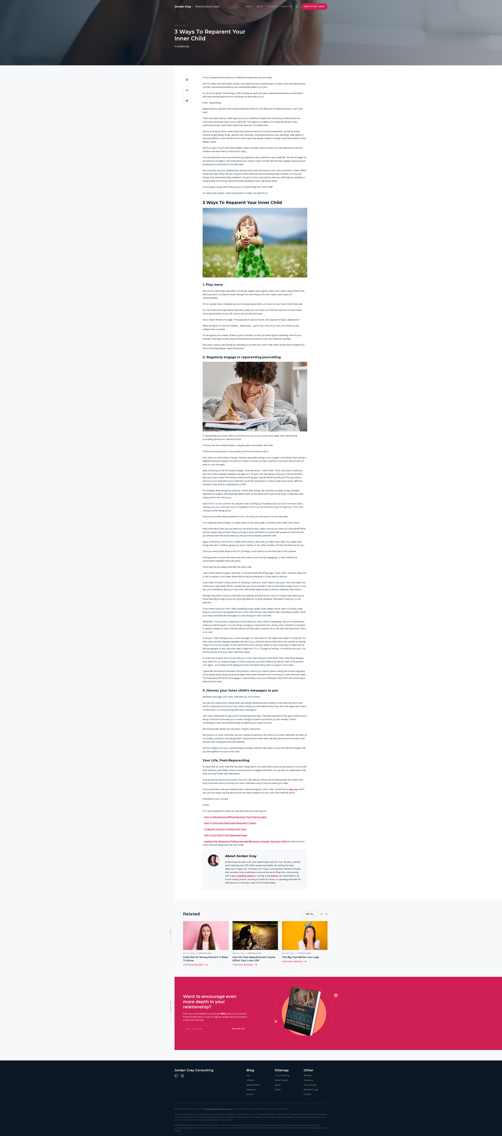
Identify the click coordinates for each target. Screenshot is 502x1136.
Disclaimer (308, 1080)
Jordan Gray (183, 46)
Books (278, 1089)
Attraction (251, 1089)
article (274, 875)
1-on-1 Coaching (282, 1075)
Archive (250, 1094)
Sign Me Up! (238, 1029)
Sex (248, 1075)
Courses (272, 6)
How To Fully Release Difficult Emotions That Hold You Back (235, 817)
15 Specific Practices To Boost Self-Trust (225, 829)
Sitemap (307, 1075)
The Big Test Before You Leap (300, 957)
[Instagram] (182, 1075)
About (249, 6)
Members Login (311, 1089)
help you (293, 789)
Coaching (286, 6)
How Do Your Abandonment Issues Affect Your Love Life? (253, 959)
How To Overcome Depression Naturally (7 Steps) (230, 823)
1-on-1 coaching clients (242, 875)
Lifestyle (250, 1080)
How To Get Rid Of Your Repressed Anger (225, 835)
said (230, 319)
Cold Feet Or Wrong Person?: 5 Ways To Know (205, 959)
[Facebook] (176, 1075)
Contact (307, 1094)
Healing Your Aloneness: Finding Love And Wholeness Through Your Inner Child (245, 841)
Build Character (253, 1085)
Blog (260, 6)
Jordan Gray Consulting (194, 1070)
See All (310, 914)
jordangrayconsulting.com (218, 1109)
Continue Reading (193, 965)
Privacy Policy (310, 1085)
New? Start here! (314, 6)
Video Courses (281, 1080)
